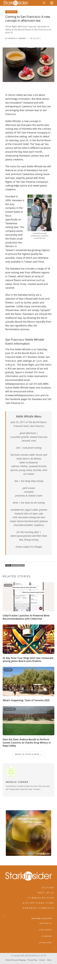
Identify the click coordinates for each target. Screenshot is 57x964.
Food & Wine (11, 12)
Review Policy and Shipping (15, 960)
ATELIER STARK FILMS (38, 903)
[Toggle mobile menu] (51, 3)
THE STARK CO (45, 923)
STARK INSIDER (45, 930)
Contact (42, 960)
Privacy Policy (32, 960)
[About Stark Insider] (28, 833)
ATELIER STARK (45, 943)
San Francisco (18, 565)
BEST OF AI (46, 892)
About (49, 960)
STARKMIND (47, 936)
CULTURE (48, 887)
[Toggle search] (44, 3)
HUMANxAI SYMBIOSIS (38, 908)
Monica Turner (17, 38)
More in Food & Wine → (28, 754)
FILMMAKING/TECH (41, 898)
